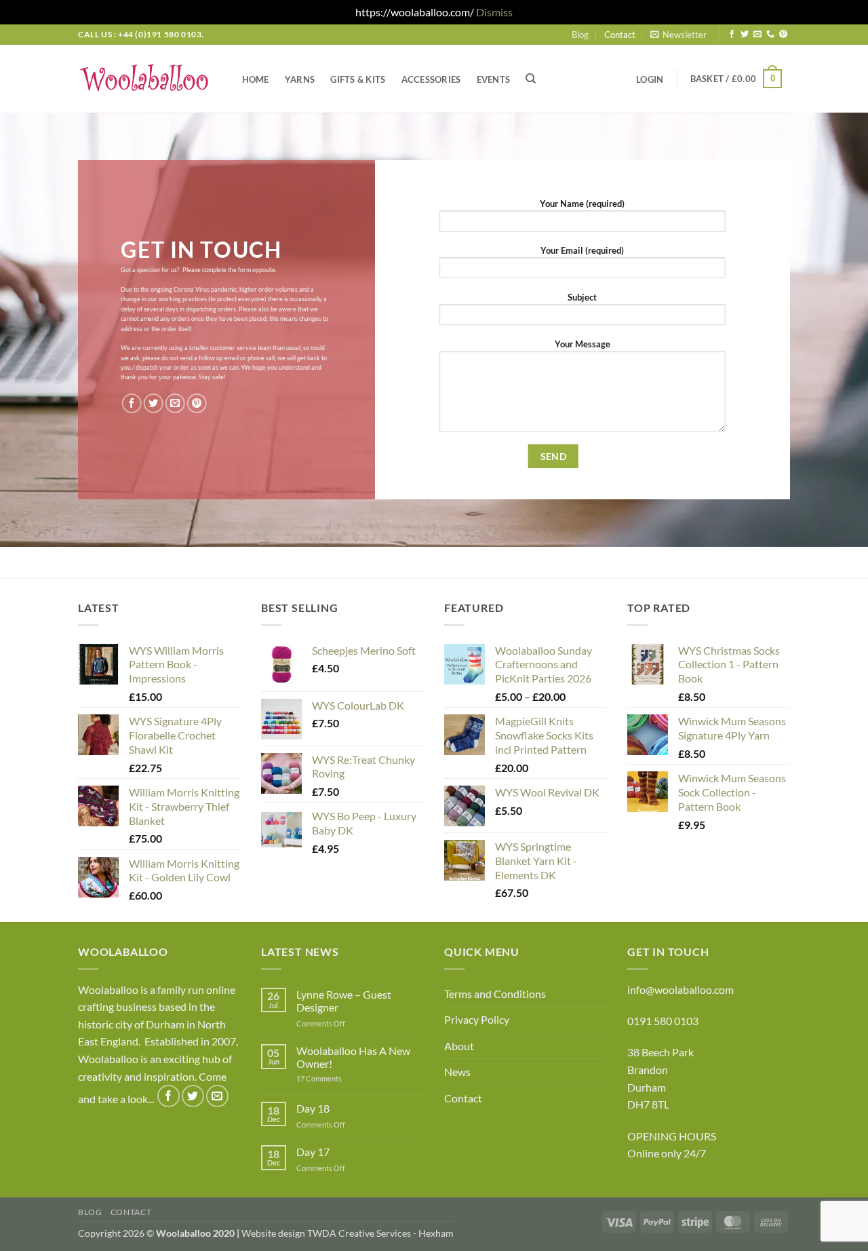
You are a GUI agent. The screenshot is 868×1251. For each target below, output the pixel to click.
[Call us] (770, 34)
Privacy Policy (476, 1019)
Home (255, 79)
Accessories (431, 79)
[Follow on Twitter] (745, 34)
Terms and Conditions (495, 993)
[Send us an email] (757, 34)
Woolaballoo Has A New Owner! (353, 1057)
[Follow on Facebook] (732, 34)
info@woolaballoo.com (680, 989)
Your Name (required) (582, 203)
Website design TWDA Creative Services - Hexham (347, 1233)
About (459, 1045)
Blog (580, 34)
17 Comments (339, 1078)
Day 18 (313, 1108)
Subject (582, 297)
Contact (619, 34)
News (457, 1071)
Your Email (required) (582, 250)
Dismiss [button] (494, 11)
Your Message (582, 344)
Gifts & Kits (357, 79)
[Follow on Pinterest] (783, 34)
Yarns (300, 79)
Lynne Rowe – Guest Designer (343, 1001)
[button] (678, 34)
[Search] (531, 78)
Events (494, 79)
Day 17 (313, 1151)
